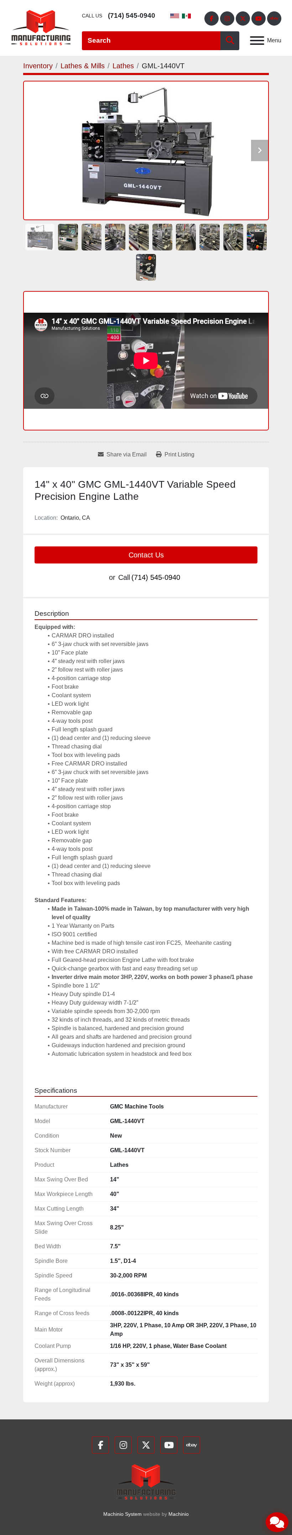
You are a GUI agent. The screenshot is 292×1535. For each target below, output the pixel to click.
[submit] (229, 40)
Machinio (178, 1514)
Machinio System (122, 1514)
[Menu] (257, 40)
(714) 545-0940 (131, 15)
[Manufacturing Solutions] (145, 1481)
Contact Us (146, 555)
